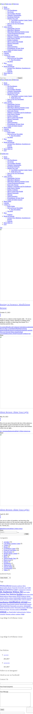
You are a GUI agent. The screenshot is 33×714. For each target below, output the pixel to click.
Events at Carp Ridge (10, 550)
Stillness (6, 333)
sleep (8, 612)
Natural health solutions (25, 604)
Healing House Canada (10, 553)
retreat (14, 431)
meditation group (18, 601)
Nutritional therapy (5, 609)
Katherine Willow (17, 599)
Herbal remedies (12, 596)
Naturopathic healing (9, 607)
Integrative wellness (8, 599)
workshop (18, 614)
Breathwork (9, 327)
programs (23, 609)
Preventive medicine (15, 609)
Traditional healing (21, 612)
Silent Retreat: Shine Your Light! (15, 510)
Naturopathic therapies (20, 607)
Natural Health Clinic (10, 558)
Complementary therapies (24, 589)
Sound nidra (12, 612)
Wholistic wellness (10, 614)
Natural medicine (5, 606)
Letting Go (6, 328)
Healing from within (28, 594)
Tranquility (19, 333)
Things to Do (7, 565)
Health (6, 555)
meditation (13, 328)
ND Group (29, 607)
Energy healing (26, 592)
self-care (27, 330)
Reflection (9, 330)
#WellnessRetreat (6, 586)
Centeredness (22, 327)
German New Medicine (8, 594)
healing (20, 594)
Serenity (8, 332)
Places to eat (7, 560)
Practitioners (7, 563)
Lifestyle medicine (26, 599)
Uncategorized (8, 568)
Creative (6, 545)
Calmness (16, 327)
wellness (25, 333)
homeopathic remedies (20, 598)
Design (6, 547)
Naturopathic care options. (16, 606)
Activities (6, 542)
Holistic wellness (9, 598)
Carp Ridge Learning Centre (12, 543)
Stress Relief (12, 333)
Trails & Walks (8, 566)
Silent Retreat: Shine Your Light (14, 412)
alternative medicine (17, 586)
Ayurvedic (21, 587)
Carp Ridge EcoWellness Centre (15, 588)
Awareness (3, 327)
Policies (6, 562)
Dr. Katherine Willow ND (11, 592)
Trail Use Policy (7, 663)
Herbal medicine (4, 596)
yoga (29, 333)
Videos (6, 570)
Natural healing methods (13, 604)
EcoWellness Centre (9, 548)
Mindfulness (19, 328)
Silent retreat (14, 332)
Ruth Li (18, 431)
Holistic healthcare (21, 596)
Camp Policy (6, 655)
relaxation (22, 330)
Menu (5, 557)
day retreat (3, 431)
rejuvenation (15, 330)
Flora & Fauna (8, 552)
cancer (25, 587)
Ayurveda (15, 587)
